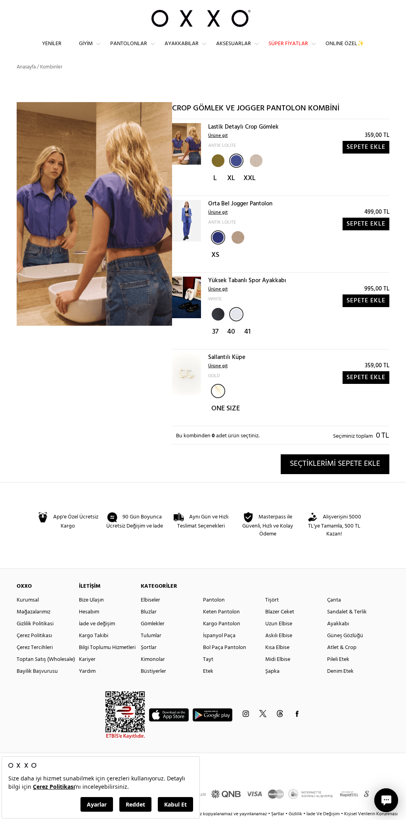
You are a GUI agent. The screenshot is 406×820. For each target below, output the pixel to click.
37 (215, 332)
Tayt (208, 659)
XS (215, 255)
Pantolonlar (128, 43)
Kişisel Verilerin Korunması (371, 814)
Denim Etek (340, 671)
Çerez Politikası (34, 635)
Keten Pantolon (221, 612)
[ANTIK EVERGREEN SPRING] (217, 160)
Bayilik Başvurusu (37, 671)
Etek (208, 671)
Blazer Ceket (279, 612)
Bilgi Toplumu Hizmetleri (107, 647)
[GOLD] (218, 391)
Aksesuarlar (233, 43)
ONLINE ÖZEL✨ (345, 43)
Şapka (272, 671)
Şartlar (278, 814)
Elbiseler (150, 600)
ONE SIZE (225, 408)
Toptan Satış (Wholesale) (46, 659)
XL (231, 178)
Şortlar (149, 647)
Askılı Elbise (278, 635)
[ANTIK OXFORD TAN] (255, 160)
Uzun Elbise (278, 623)
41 (247, 332)
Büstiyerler (153, 671)
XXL (249, 178)
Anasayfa (26, 67)
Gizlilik (296, 814)
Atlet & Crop (341, 647)
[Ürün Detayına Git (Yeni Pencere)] (186, 143)
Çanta (334, 600)
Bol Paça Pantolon (224, 647)
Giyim (86, 43)
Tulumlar (151, 635)
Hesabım (89, 612)
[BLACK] (217, 313)
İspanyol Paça (219, 635)
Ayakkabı (338, 623)
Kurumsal (28, 600)
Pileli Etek (338, 659)
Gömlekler (153, 623)
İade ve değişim (97, 623)
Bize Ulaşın (91, 600)
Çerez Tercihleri (35, 647)
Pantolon (214, 600)
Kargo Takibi (93, 635)
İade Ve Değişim (323, 814)
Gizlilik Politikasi (35, 623)
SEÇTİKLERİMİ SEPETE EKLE (335, 463)
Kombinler (51, 67)
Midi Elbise (277, 659)
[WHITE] (236, 314)
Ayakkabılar (182, 43)
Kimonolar (153, 659)
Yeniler (51, 43)
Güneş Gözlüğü (345, 635)
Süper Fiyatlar (288, 43)
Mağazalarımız (33, 612)
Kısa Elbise (277, 647)
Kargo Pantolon (221, 623)
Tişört (272, 600)
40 (231, 332)
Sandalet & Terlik (347, 612)
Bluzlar (149, 612)
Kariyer (87, 659)
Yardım (87, 671)
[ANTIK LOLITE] (236, 161)
